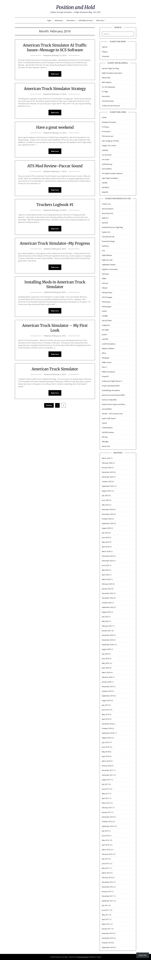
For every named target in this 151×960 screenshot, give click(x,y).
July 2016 (105, 831)
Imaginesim (106, 325)
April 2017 (105, 798)
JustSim (104, 334)
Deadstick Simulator (109, 122)
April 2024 (105, 547)
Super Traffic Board (109, 418)
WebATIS (105, 192)
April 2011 (105, 919)
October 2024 (107, 519)
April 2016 (105, 845)
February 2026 (107, 463)
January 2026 (106, 467)
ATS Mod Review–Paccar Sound (54, 166)
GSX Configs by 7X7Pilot (110, 141)
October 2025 (107, 481)
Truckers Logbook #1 (54, 204)
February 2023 (107, 584)
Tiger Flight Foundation (110, 178)
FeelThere (105, 246)
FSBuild (104, 288)
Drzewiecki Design (108, 241)
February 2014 (107, 877)
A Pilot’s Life (106, 204)
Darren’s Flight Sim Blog (110, 68)
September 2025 (108, 486)
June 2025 (105, 500)
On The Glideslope (108, 87)
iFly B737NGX (107, 320)
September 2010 (108, 947)
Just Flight (105, 330)
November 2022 (108, 598)
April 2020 (105, 668)
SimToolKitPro (107, 169)
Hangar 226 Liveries (109, 145)
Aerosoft (105, 223)
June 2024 (105, 537)
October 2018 (107, 728)
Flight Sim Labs (107, 260)
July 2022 (105, 617)
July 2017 (105, 784)
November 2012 (108, 887)
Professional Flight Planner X (112, 381)
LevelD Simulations (108, 344)
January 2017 (106, 812)
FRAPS (104, 278)
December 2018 (107, 724)
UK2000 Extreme (108, 432)
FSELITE (104, 47)
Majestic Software (108, 348)
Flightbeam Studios (108, 265)
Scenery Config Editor (109, 400)
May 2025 (105, 505)
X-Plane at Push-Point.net (111, 106)
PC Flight (105, 92)
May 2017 (105, 794)
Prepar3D (105, 376)
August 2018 (106, 738)
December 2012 (107, 882)
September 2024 (108, 523)
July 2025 (105, 495)
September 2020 (108, 644)
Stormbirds (106, 96)
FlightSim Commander (110, 269)
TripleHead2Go (107, 428)
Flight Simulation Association (112, 73)
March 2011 (106, 924)
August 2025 (106, 491)
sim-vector (105, 159)
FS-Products (106, 131)
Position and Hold (75, 7)
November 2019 (108, 686)
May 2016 (105, 840)
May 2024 (105, 542)
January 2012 (106, 891)
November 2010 (108, 938)
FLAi (103, 251)
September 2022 (108, 607)
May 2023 (105, 570)
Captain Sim (106, 232)
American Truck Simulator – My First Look (55, 328)
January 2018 (106, 766)
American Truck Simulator (55, 369)
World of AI (106, 446)
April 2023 (105, 575)
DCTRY (104, 118)
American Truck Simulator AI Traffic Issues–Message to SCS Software (55, 47)
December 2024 (107, 509)
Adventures (59, 20)
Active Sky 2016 (107, 213)
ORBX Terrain (106, 362)
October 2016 (107, 821)
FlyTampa (105, 274)
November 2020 (108, 640)
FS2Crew (105, 283)
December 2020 (107, 635)
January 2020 (106, 682)
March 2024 (106, 551)
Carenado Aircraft (108, 237)
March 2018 (106, 761)
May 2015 (105, 868)
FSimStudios (106, 302)
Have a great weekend (55, 127)
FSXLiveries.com (107, 136)
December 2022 (107, 593)
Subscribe (142, 955)
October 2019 (107, 691)
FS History (105, 127)
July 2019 (105, 705)
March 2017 (106, 803)
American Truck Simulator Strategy (55, 88)
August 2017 (106, 780)
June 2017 (105, 789)
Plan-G (104, 367)
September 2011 (108, 901)
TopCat (104, 423)
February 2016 (107, 854)
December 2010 (107, 933)
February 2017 (107, 808)
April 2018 (105, 756)
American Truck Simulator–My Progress (55, 243)
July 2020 (105, 654)
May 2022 (105, 621)
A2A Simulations (107, 209)
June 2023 (105, 565)
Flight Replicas (107, 255)
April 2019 (105, 719)
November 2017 (108, 775)
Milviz (104, 353)
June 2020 (105, 658)
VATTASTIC (105, 187)
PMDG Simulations (108, 372)
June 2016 (105, 836)
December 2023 (107, 556)
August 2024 (106, 528)
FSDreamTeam (107, 292)
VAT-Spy (105, 437)
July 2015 (105, 859)
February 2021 (107, 626)
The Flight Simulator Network (112, 173)
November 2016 (108, 817)
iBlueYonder (106, 78)
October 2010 (107, 943)
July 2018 (105, 742)
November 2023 (108, 561)
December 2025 (107, 472)
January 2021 (106, 631)
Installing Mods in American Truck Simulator (54, 284)
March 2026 (106, 458)
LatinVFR (105, 339)
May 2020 (105, 663)
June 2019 (105, 710)
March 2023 (106, 579)
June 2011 (105, 910)
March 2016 (106, 850)
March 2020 (106, 672)
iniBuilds (105, 150)
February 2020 (107, 677)
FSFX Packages (107, 297)
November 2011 (108, 896)
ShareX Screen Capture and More (113, 404)
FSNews (104, 52)
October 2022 (107, 603)
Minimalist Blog (82, 957)
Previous (49, 405)
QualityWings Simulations (111, 390)
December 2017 (107, 770)
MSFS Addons (106, 82)
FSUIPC (104, 311)
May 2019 (105, 714)
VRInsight (105, 442)
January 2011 (106, 929)
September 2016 (108, 826)
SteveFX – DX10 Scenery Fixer (112, 414)
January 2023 (106, 589)
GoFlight (105, 316)
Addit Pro (105, 218)
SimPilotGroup (107, 164)
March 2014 (106, 873)
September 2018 (108, 733)
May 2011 (105, 915)
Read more (55, 74)
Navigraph (105, 358)
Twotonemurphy (108, 101)
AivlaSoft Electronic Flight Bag (112, 227)
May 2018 (105, 752)
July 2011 (105, 905)
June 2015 (105, 863)
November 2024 (108, 514)
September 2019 (108, 696)
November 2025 (108, 477)
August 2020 (106, 649)
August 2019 (106, 700)
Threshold (105, 56)
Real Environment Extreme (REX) (113, 395)
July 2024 (105, 533)
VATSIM (104, 183)
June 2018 (105, 747)
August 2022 (106, 612)
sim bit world (106, 155)
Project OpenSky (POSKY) (111, 386)
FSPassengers (106, 307)
